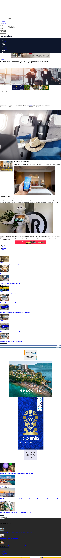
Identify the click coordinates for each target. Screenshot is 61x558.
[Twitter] (4, 65)
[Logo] (3, 39)
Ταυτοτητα (3, 21)
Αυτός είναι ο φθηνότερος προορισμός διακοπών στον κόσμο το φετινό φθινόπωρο (17, 532)
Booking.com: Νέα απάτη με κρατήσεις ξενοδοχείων (9, 302)
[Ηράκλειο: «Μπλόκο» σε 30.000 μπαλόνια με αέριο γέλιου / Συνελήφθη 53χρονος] (7, 471)
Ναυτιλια (3, 46)
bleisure (3, 247)
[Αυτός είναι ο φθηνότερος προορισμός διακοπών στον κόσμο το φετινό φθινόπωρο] (2, 530)
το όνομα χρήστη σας (11, 26)
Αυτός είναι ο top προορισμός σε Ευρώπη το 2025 (10, 538)
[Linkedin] (11, 65)
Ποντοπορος (5, 49)
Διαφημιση (3, 22)
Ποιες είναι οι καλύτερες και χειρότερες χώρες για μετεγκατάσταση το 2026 (15, 512)
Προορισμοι (3, 44)
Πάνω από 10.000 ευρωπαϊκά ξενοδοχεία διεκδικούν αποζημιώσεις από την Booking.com (15, 312)
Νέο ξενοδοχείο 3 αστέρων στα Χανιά (8, 486)
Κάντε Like (58, 345)
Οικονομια (5, 41)
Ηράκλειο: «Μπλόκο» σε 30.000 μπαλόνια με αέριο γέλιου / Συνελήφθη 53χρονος (16, 473)
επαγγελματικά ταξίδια (5, 250)
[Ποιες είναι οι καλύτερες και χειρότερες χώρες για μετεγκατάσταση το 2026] (7, 510)
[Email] (14, 65)
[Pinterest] (7, 65)
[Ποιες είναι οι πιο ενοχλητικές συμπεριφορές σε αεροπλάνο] (4, 271)
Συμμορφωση (4, 23)
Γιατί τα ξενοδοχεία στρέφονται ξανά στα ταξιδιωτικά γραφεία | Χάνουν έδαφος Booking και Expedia (17, 293)
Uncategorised (2, 501)
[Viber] (17, 65)
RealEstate (3, 43)
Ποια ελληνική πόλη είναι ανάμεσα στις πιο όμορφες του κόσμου (13, 545)
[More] (20, 65)
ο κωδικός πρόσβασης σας (11, 27)
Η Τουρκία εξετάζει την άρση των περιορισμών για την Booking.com (12, 331)
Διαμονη (1, 281)
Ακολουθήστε (58, 347)
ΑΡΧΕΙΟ (1, 517)
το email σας (9, 32)
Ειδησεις (3, 40)
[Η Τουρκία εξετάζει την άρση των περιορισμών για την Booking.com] (4, 329)
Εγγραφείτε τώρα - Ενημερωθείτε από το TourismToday (24, 557)
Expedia (3, 249)
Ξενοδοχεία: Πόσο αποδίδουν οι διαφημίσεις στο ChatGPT (10, 283)
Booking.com (4, 248)
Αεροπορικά (3, 52)
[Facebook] (1, 65)
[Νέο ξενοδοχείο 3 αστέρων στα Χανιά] (7, 484)
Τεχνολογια (3, 50)
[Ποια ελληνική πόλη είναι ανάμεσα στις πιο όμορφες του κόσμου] (2, 543)
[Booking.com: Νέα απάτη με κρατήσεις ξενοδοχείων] (4, 300)
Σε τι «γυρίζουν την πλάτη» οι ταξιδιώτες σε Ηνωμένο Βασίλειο (11, 341)
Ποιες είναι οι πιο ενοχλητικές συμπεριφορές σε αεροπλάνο (10, 273)
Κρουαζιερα (5, 47)
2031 (2, 246)
